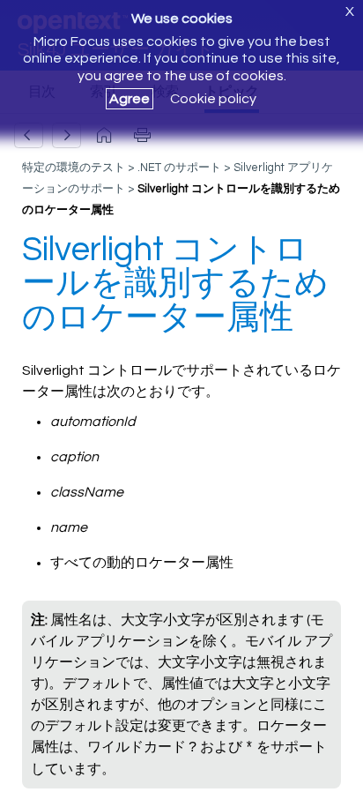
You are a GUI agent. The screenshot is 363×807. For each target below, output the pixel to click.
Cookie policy (213, 99)
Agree (129, 99)
